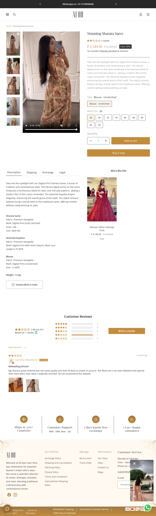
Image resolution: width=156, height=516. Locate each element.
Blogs (100, 472)
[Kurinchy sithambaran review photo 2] (32, 385)
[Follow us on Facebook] (9, 495)
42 (91, 124)
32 (108, 117)
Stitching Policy (52, 467)
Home (8, 26)
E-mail (121, 477)
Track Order (86, 462)
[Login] (141, 14)
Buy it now (118, 153)
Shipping (32, 172)
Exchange (48, 172)
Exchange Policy (53, 458)
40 (142, 117)
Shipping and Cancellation (58, 462)
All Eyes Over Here (18, 511)
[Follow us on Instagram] (15, 495)
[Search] (14, 14)
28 (91, 117)
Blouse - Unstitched (100, 103)
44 (99, 124)
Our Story (103, 458)
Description (14, 172)
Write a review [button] (126, 331)
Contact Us (103, 467)
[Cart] (148, 14)
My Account (85, 458)
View (102, 238)
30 (99, 117)
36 (125, 117)
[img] (15, 355)
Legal (62, 172)
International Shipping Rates (56, 483)
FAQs (100, 462)
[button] (94, 40)
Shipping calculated (108, 51)
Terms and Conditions (56, 476)
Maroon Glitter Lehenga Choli (102, 229)
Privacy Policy (51, 472)
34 (116, 117)
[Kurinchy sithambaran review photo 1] (16, 385)
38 (133, 117)
